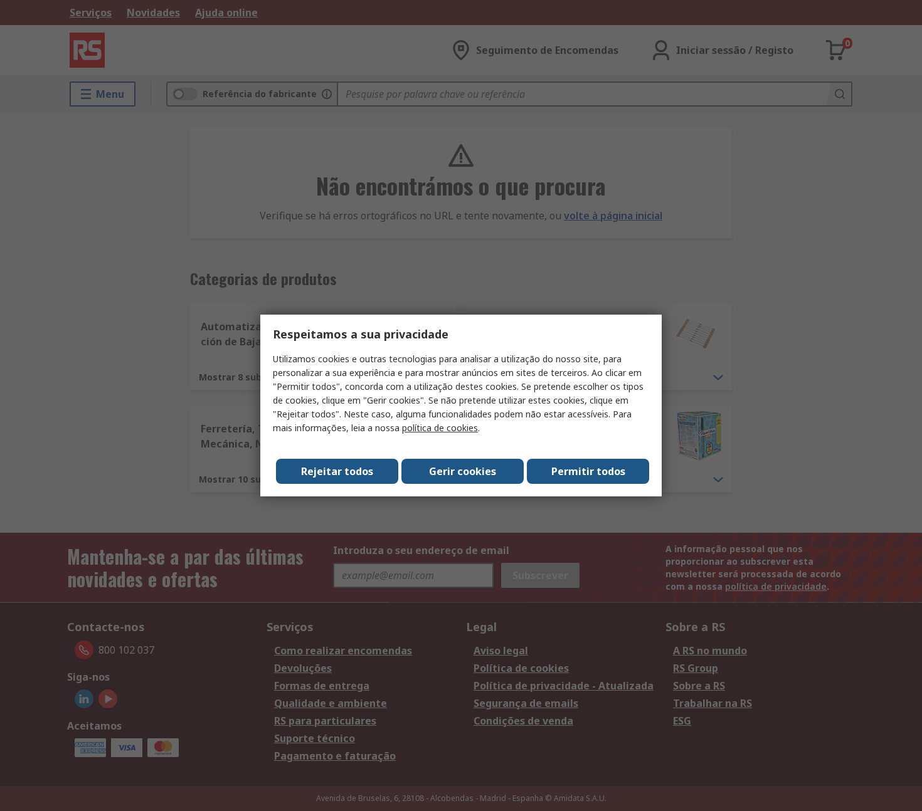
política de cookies (440, 428)
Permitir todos (588, 471)
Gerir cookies (462, 471)
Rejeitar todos (337, 471)
